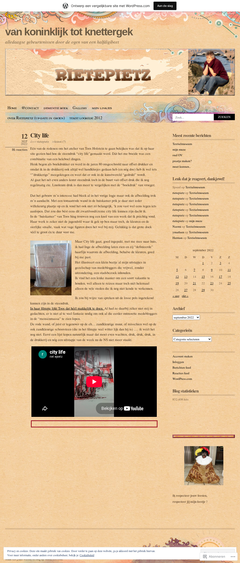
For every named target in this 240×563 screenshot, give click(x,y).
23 (212, 283)
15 (203, 276)
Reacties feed (180, 373)
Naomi (176, 226)
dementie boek (56, 107)
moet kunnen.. (181, 166)
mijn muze (179, 149)
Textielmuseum (182, 144)
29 (203, 290)
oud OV (177, 155)
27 (186, 290)
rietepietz (43, 141)
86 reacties (19, 150)
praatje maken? (182, 161)
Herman (177, 238)
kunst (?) (60, 141)
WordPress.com (182, 379)
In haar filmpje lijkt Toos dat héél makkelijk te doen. (67, 308)
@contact (30, 107)
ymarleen (178, 232)
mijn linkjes (102, 107)
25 (229, 283)
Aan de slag (165, 5)
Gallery (80, 107)
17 (220, 276)
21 (194, 283)
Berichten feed (181, 367)
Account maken (182, 356)
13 (186, 276)
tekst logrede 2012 (85, 117)
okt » (185, 296)
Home (12, 107)
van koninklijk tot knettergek (68, 31)
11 (229, 270)
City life (39, 135)
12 (177, 276)
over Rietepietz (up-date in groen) (36, 117)
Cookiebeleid (87, 555)
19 (177, 283)
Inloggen (178, 362)
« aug (176, 296)
